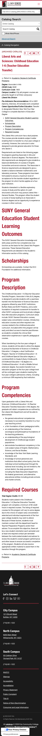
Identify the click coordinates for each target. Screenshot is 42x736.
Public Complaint (10, 694)
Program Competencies (14, 129)
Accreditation (8, 685)
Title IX (6, 698)
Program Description (13, 126)
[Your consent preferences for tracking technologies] (11, 734)
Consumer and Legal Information (16, 707)
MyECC (6, 672)
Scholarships (10, 123)
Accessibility (8, 681)
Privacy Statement (10, 690)
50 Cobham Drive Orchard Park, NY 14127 (12, 657)
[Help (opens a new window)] (38, 53)
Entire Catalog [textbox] (8, 24)
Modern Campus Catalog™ (25, 727)
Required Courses (12, 132)
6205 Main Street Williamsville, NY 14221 (12, 636)
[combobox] (21, 11)
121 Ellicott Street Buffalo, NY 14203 (10, 615)
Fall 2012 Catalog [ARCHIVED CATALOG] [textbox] (18, 12)
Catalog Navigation (11, 45)
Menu (38, 4)
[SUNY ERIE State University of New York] (11, 4)
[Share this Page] (30, 53)
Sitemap (6, 677)
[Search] (38, 29)
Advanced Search (8, 39)
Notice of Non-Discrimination (14, 703)
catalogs (9, 724)
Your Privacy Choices (17, 729)
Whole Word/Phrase (12, 33)
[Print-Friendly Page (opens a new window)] (34, 53)
